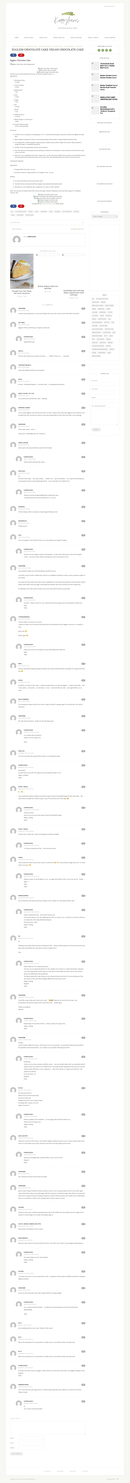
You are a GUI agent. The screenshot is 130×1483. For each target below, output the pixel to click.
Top (118, 1479)
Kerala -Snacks (93, 37)
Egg (109, 319)
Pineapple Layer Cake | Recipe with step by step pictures (22, 292)
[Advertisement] (105, 258)
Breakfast (101, 309)
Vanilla (112, 349)
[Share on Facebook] (13, 55)
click (25, 356)
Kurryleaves (16, 222)
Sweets (108, 346)
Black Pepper (109, 305)
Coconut (95, 315)
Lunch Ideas (106, 332)
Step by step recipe (98, 346)
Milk (114, 332)
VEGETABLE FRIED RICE (77, 229)
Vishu (109, 352)
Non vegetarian (97, 336)
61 (83, 222)
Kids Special (79, 46)
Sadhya (108, 339)
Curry (102, 315)
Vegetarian (20, 215)
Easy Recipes (102, 319)
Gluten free (103, 325)
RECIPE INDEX (29, 37)
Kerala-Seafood (76, 37)
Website (12, 1448)
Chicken (94, 312)
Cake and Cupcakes (18, 46)
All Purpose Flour (21, 211)
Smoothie (103, 342)
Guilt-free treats (97, 329)
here (53, 74)
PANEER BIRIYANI (16, 229)
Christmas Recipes (31, 46)
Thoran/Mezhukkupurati (99, 349)
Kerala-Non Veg (59, 37)
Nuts (105, 336)
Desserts (57, 211)
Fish (113, 322)
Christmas (44, 211)
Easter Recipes (57, 46)
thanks (69, 669)
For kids (76, 211)
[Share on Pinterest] (21, 55)
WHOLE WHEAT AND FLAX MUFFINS (48, 287)
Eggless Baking (110, 37)
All (12, 211)
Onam (111, 336)
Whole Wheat (29, 215)
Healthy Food (109, 329)
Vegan (13, 215)
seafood (95, 342)
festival (106, 322)
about (48, 150)
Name (12, 1438)
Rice (93, 339)
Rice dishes (100, 339)
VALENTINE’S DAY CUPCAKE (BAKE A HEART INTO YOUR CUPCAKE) (73, 293)
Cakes (36, 211)
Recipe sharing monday (48, 204)
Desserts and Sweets (45, 46)
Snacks (110, 342)
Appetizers (95, 302)
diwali (94, 319)
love (19, 671)
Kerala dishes (96, 332)
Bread (94, 309)
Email (12, 1443)
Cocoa (51, 211)
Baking (31, 211)
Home (16, 37)
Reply (83, 308)
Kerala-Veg (43, 37)
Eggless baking (67, 211)
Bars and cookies (97, 305)
